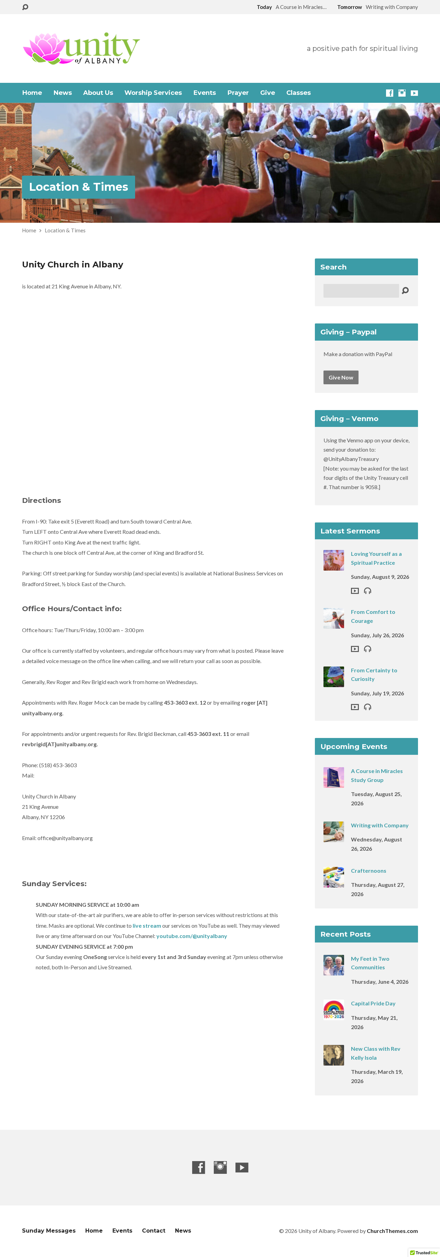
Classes (298, 93)
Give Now (341, 377)
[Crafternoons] (333, 882)
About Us (98, 93)
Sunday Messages (49, 1230)
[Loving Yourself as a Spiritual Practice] (333, 566)
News (62, 93)
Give (267, 93)
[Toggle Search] (25, 7)
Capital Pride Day (373, 1003)
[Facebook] (389, 93)
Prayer (238, 93)
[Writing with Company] (333, 837)
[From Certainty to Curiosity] (333, 682)
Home (32, 93)
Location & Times (78, 187)
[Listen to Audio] (367, 590)
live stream (146, 925)
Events (204, 93)
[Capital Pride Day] (333, 1015)
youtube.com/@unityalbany (191, 936)
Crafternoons (368, 870)
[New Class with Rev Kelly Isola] (333, 1061)
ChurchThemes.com (392, 1230)
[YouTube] (414, 93)
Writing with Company (380, 825)
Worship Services (153, 93)
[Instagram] (402, 93)
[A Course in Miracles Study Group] (333, 783)
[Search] (405, 291)
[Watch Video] (355, 591)
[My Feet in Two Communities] (333, 970)
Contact (153, 1230)
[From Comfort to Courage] (333, 624)
